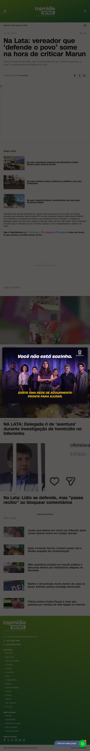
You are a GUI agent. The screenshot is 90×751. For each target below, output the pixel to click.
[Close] (88, 347)
